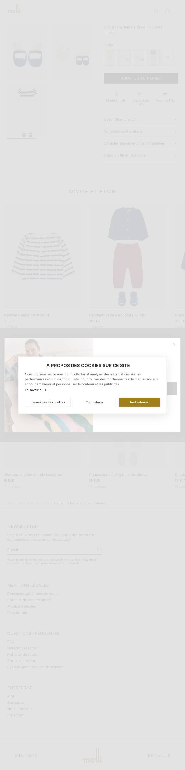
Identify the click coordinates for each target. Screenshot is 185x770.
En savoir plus (35, 390)
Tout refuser (94, 402)
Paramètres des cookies (47, 402)
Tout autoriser (140, 402)
